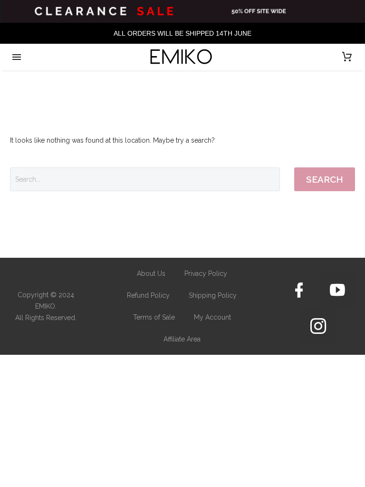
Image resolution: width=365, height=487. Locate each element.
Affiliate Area (182, 339)
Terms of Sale (154, 317)
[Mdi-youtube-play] (337, 290)
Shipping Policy (213, 295)
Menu (16, 57)
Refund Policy (148, 295)
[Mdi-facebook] (299, 290)
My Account (212, 317)
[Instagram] (318, 326)
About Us (151, 273)
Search (324, 179)
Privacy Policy (205, 273)
